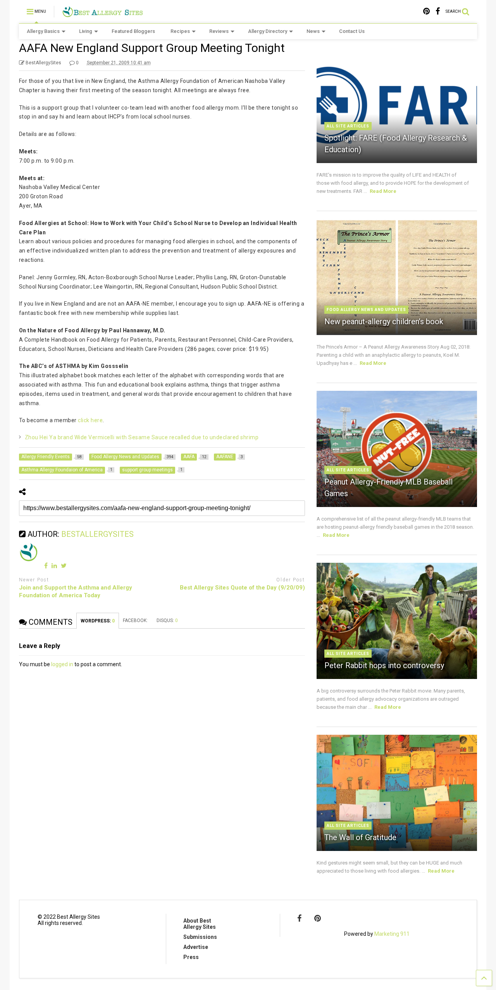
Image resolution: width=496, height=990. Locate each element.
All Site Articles (348, 126)
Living (85, 31)
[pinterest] (426, 11)
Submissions (200, 937)
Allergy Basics (43, 31)
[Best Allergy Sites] (102, 14)
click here (90, 420)
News (313, 31)
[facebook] (438, 11)
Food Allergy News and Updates (366, 310)
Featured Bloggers (133, 31)
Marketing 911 (392, 934)
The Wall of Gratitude (360, 837)
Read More (383, 191)
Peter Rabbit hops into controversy (384, 665)
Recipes (180, 31)
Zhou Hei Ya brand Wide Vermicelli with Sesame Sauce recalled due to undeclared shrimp (142, 437)
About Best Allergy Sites (199, 924)
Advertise (195, 947)
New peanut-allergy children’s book (383, 321)
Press (191, 957)
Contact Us (352, 31)
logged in (62, 664)
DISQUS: (167, 620)
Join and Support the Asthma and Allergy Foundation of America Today (75, 591)
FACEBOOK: (136, 620)
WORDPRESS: (98, 621)
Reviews (219, 31)
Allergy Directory (267, 31)
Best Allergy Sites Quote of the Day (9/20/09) (242, 587)
